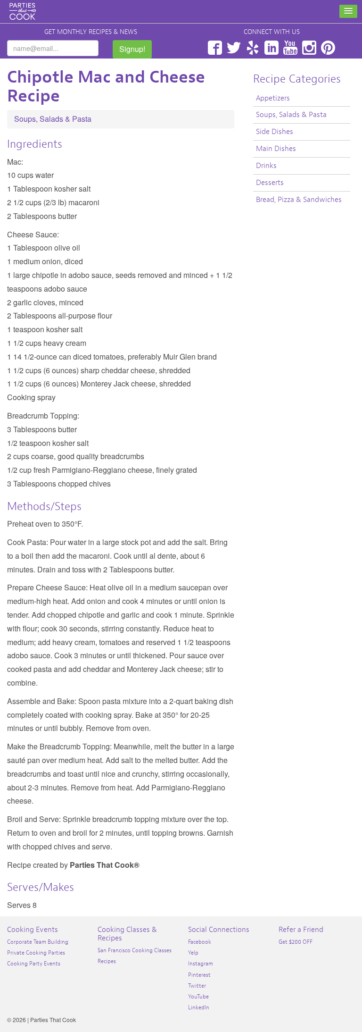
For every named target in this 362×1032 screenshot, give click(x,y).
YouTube (290, 47)
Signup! (132, 48)
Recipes (107, 961)
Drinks (266, 165)
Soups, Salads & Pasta (52, 118)
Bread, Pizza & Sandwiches (299, 199)
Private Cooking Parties (36, 952)
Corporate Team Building (37, 942)
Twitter (233, 47)
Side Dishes (274, 131)
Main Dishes (276, 148)
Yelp (252, 47)
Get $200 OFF (296, 942)
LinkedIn (271, 47)
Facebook (214, 47)
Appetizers (273, 98)
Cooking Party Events (33, 963)
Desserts (270, 182)
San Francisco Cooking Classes (135, 950)
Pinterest (328, 47)
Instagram (309, 47)
